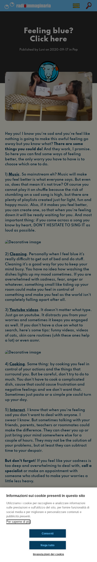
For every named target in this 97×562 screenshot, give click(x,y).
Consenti (48, 533)
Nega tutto (47, 545)
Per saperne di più (18, 521)
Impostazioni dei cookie (48, 554)
